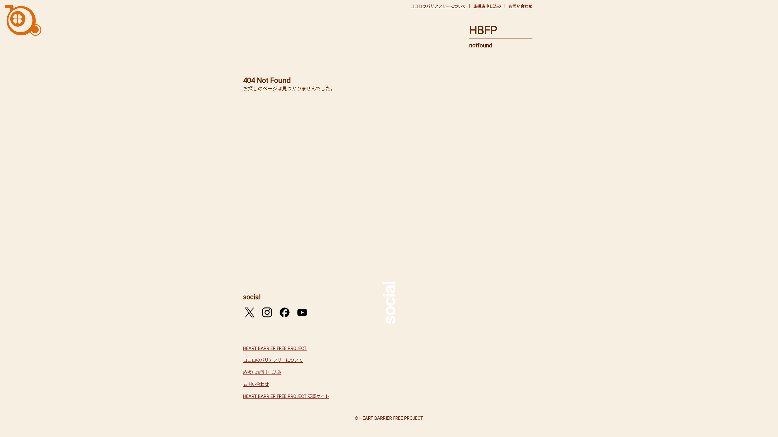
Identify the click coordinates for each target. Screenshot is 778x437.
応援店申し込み (487, 6)
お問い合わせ (520, 6)
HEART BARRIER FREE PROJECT (275, 348)
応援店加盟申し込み (262, 372)
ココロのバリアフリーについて (438, 6)
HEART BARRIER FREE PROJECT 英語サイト (286, 396)
